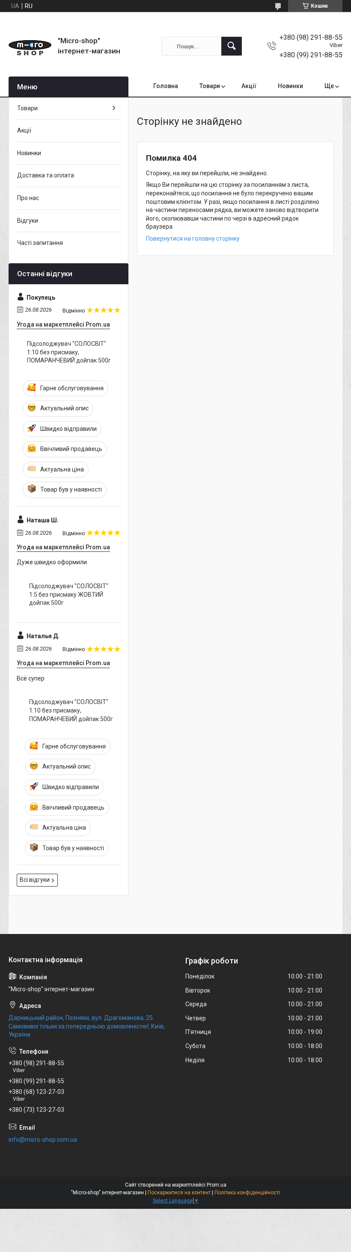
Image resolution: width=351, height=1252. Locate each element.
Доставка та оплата (45, 175)
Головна (165, 85)
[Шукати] (231, 46)
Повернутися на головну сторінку (193, 238)
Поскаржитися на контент (179, 1193)
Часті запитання (40, 242)
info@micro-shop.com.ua (43, 1139)
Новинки (290, 85)
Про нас (28, 197)
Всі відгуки (35, 879)
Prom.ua (216, 1185)
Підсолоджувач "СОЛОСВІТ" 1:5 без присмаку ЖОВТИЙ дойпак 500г (68, 594)
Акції (248, 85)
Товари (209, 85)
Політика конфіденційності (247, 1193)
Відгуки (27, 220)
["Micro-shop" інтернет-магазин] (30, 46)
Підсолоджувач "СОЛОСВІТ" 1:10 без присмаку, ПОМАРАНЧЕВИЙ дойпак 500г (69, 352)
